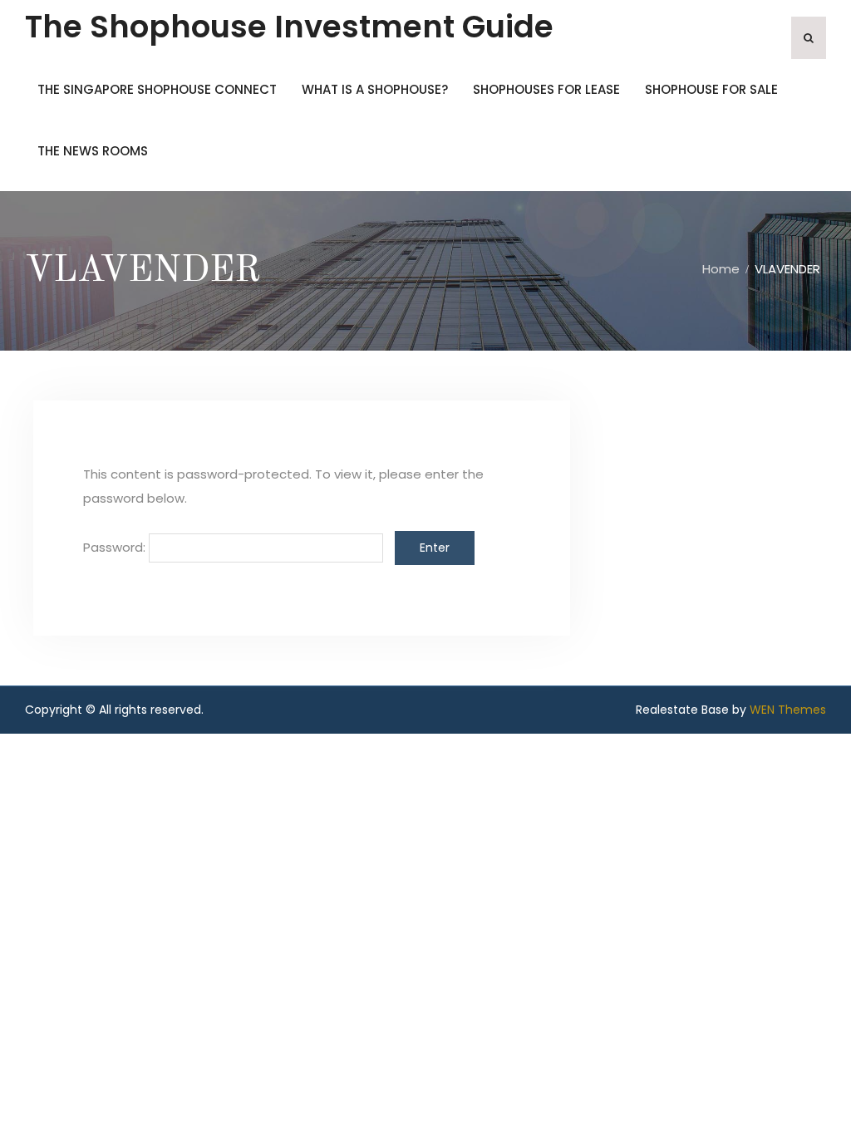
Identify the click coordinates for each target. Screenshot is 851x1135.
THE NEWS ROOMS (92, 151)
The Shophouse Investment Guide (289, 26)
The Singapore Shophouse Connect (157, 89)
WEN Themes (788, 709)
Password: (116, 547)
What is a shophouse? (375, 89)
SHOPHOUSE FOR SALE (711, 89)
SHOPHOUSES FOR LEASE (546, 89)
